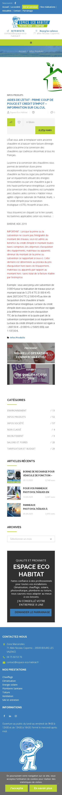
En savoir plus (43, 788)
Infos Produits (36, 51)
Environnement (31, 410)
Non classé (31, 429)
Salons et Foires (31, 442)
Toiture (6, 692)
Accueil (5, 7)
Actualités (7, 10)
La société (15, 7)
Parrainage (28, 10)
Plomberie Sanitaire (12, 688)
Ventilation (7, 696)
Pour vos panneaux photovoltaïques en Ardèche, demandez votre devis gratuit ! (36, 490)
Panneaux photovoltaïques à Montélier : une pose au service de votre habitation (38, 507)
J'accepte (16, 788)
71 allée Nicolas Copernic (46, 33)
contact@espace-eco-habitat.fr (15, 34)
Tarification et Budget (31, 448)
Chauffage (7, 677)
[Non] (58, 783)
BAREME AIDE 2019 (17, 223)
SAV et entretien (30, 7)
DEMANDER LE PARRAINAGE (32, 612)
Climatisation (9, 680)
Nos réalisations (48, 7)
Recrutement (31, 435)
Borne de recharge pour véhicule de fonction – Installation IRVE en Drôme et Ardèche (39, 473)
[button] (31, 539)
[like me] (19, 122)
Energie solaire (9, 684)
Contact (17, 10)
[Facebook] (15, 3)
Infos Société (31, 423)
